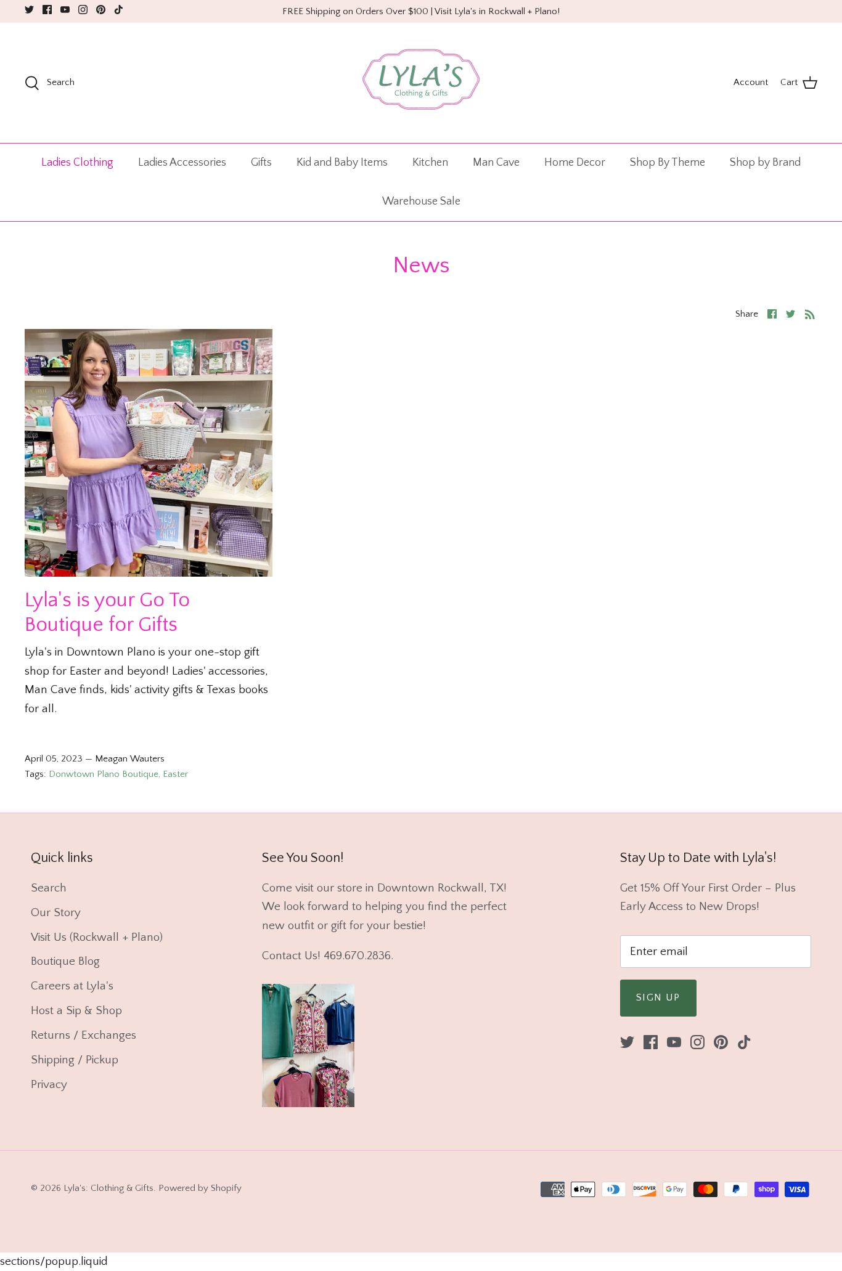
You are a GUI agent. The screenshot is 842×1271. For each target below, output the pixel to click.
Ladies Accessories (182, 162)
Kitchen (430, 162)
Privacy (49, 1084)
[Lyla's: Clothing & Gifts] (421, 83)
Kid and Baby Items (342, 162)
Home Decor (574, 162)
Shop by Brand (765, 162)
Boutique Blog (65, 961)
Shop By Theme (667, 162)
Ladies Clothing (77, 162)
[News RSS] (810, 313)
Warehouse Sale (421, 201)
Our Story (56, 912)
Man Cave (496, 162)
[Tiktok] (118, 9)
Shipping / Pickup (74, 1060)
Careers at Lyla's (72, 986)
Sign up (658, 997)
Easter (175, 774)
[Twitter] (29, 9)
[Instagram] (83, 9)
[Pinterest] (100, 9)
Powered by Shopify (200, 1188)
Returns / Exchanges (83, 1035)
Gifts (261, 162)
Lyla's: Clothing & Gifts (108, 1188)
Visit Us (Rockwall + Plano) (97, 937)
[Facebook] (47, 9)
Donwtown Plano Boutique (103, 774)
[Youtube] (65, 9)
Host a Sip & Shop (76, 1010)
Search (49, 888)
